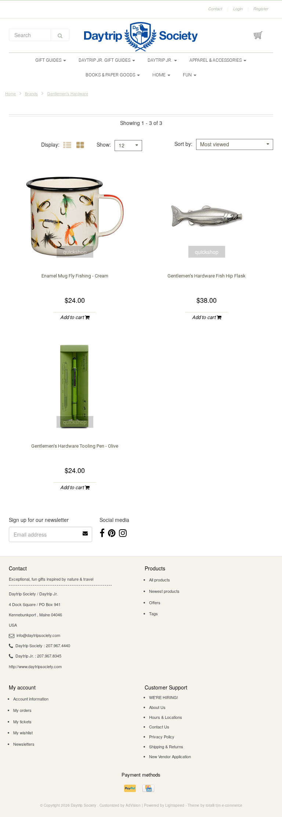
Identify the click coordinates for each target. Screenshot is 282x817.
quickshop (75, 251)
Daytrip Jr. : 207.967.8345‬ (38, 656)
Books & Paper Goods (111, 75)
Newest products (164, 591)
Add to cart (72, 317)
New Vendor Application (170, 756)
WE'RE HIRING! (163, 697)
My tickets (22, 721)
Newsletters (24, 744)
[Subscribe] (85, 530)
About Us (157, 707)
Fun (188, 75)
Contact (215, 8)
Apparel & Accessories (216, 60)
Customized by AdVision (120, 805)
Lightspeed (174, 805)
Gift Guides (48, 60)
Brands (31, 93)
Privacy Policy (161, 736)
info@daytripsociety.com (38, 635)
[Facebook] (102, 532)
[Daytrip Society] (141, 36)
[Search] (60, 35)
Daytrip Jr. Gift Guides (105, 60)
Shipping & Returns (166, 746)
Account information (30, 699)
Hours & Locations (165, 717)
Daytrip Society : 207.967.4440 (42, 645)
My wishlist (23, 732)
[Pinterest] (112, 532)
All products (159, 580)
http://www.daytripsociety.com (35, 666)
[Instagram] (123, 532)
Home (159, 75)
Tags (153, 613)
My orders (22, 710)
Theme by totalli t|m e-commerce (215, 805)
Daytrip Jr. (160, 60)
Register (260, 8)
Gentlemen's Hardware (67, 93)
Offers (154, 602)
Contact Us (159, 727)
